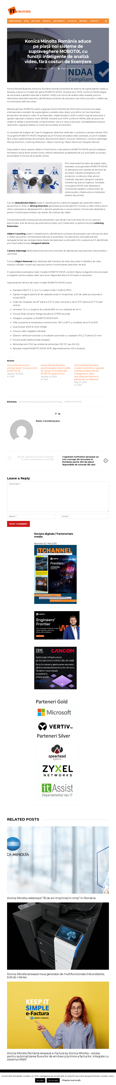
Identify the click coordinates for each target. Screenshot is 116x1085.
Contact (94, 21)
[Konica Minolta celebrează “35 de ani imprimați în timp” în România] (58, 860)
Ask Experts (59, 21)
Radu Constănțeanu (71, 68)
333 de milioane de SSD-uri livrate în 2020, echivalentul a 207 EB (35, 458)
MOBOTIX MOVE (72, 402)
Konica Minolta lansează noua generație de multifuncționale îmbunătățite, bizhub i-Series (56, 975)
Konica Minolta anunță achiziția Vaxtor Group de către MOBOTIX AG (22, 368)
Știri (26, 21)
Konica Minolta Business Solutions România (40, 402)
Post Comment (18, 524)
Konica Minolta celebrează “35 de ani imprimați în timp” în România (51, 898)
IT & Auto (71, 21)
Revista (46, 21)
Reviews (83, 21)
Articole (35, 21)
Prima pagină (15, 21)
